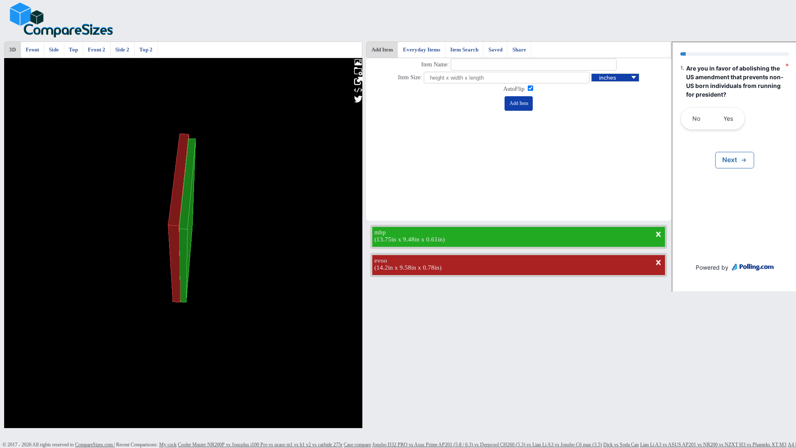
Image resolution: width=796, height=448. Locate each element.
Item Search (464, 50)
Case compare (357, 445)
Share (519, 50)
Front (32, 50)
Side (54, 50)
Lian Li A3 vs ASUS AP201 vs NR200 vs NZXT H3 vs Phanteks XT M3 (713, 445)
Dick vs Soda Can (621, 445)
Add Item (382, 50)
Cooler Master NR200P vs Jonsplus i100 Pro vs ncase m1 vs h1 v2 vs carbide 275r (260, 445)
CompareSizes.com (94, 445)
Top (73, 50)
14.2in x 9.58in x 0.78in (407, 267)
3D (12, 50)
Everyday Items (421, 50)
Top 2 (146, 50)
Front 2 (96, 50)
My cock (168, 445)
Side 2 (122, 50)
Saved (495, 50)
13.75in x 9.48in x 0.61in (409, 239)
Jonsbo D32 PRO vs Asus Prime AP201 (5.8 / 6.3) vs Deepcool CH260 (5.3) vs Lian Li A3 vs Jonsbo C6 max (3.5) (487, 445)
